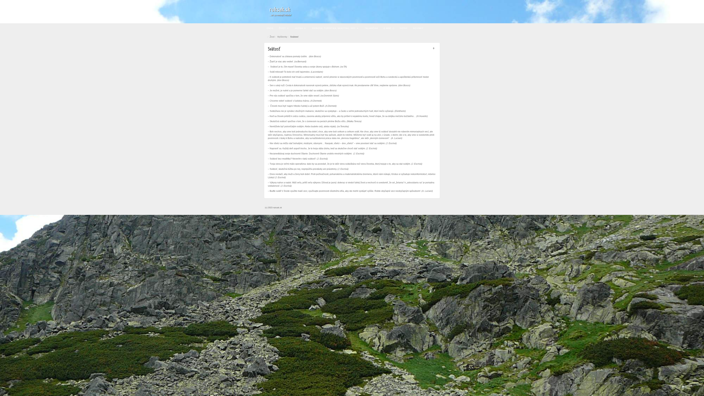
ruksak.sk (280, 10)
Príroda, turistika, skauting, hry (333, 28)
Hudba (299, 28)
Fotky (404, 28)
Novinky (418, 28)
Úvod (270, 28)
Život (282, 28)
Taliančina (371, 28)
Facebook (433, 11)
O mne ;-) (389, 28)
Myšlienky (282, 37)
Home (266, 37)
